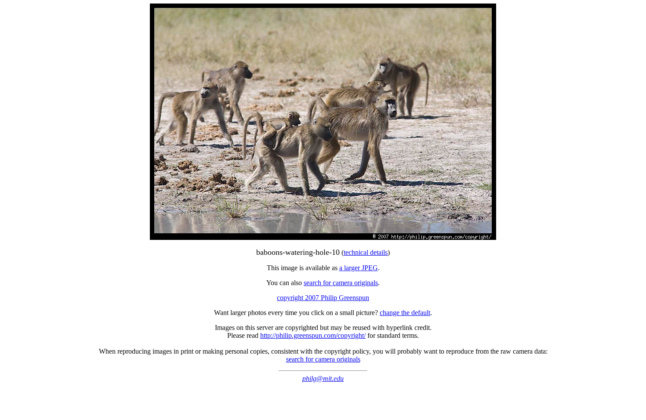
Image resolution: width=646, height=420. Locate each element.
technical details (366, 252)
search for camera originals (341, 282)
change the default (405, 312)
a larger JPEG (358, 268)
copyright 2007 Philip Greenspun (323, 297)
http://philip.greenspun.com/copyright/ (313, 335)
